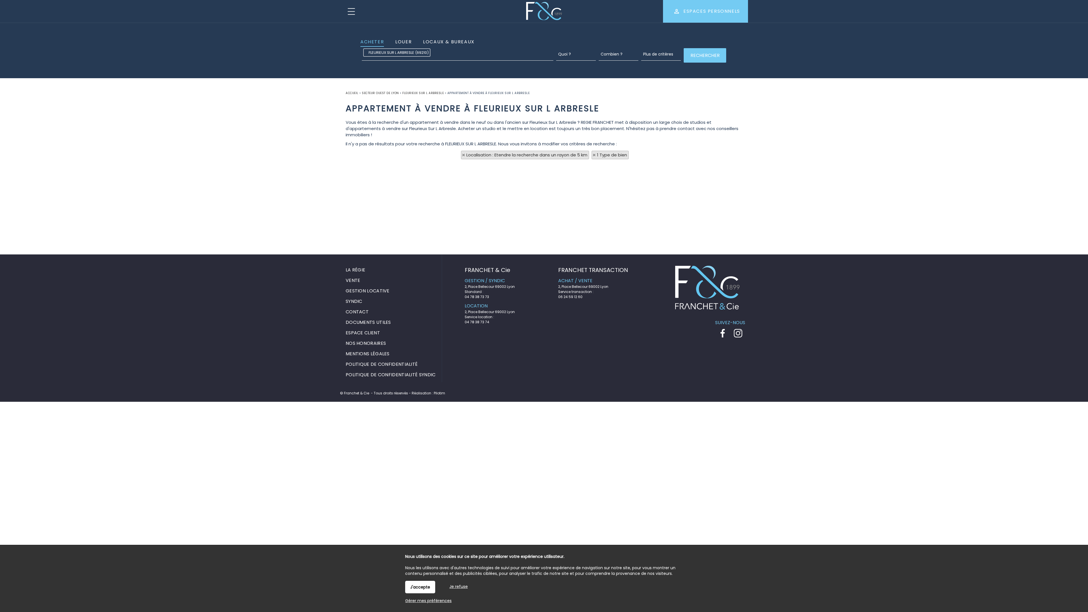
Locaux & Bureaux (449, 42)
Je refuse (458, 586)
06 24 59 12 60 (570, 296)
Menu (351, 11)
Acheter (372, 42)
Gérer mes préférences (428, 601)
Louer (403, 42)
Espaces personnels (711, 11)
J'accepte (420, 587)
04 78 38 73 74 (477, 322)
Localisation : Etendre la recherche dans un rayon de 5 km (526, 155)
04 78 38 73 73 (477, 296)
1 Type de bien (612, 155)
